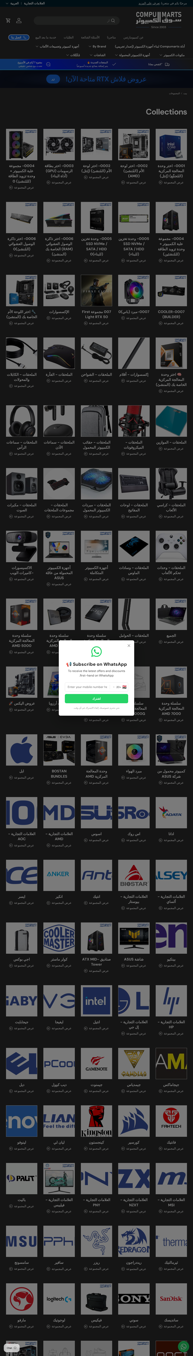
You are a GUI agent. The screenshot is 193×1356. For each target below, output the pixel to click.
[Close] (129, 646)
